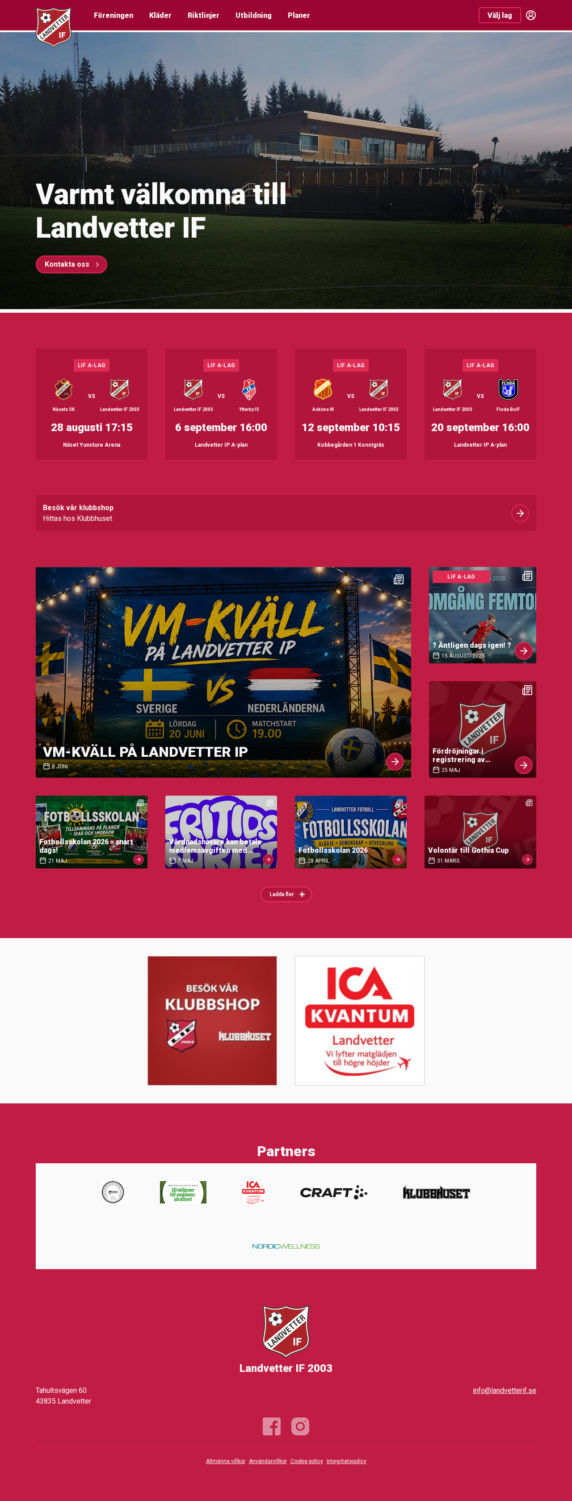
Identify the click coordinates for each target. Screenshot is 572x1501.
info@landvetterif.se (504, 1390)
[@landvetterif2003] (300, 1426)
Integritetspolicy (346, 1461)
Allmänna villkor (225, 1461)
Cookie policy (306, 1461)
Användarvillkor (268, 1461)
